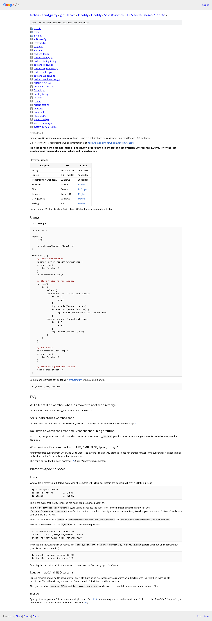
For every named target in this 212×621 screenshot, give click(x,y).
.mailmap (38, 50)
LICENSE (38, 108)
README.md (40, 115)
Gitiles (19, 616)
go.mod (38, 97)
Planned (82, 184)
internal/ (38, 35)
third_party (49, 15)
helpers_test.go (41, 104)
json (206, 616)
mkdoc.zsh (39, 112)
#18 (137, 423)
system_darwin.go (43, 123)
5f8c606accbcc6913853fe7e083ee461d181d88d (134, 15)
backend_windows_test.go (47, 79)
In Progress (84, 189)
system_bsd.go (41, 119)
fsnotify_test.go (41, 94)
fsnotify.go (39, 90)
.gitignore (38, 46)
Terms (36, 616)
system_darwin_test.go (45, 126)
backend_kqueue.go (44, 64)
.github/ (37, 28)
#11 (85, 602)
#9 (73, 460)
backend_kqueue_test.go (46, 68)
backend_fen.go (42, 53)
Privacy (27, 616)
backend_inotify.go (43, 57)
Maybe (81, 194)
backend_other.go (43, 72)
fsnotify (83, 15)
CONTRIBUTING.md (44, 86)
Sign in (205, 4)
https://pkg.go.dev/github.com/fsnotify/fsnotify (111, 142)
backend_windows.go (44, 75)
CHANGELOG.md (42, 83)
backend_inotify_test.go (45, 61)
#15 (95, 599)
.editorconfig (40, 39)
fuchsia (35, 15)
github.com (67, 15)
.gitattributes (40, 42)
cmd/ (36, 31)
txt (199, 616)
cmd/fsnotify (75, 379)
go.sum (37, 101)
